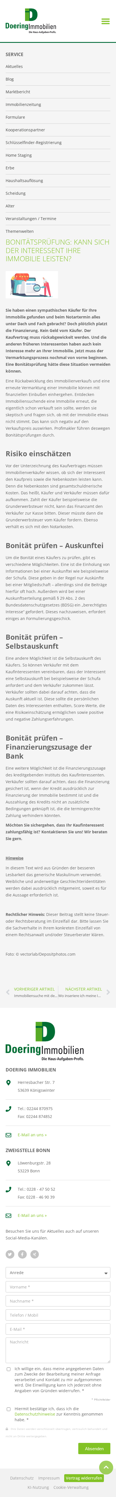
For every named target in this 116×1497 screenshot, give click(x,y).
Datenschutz (22, 1478)
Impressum (49, 1478)
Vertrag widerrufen (84, 1478)
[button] (105, 21)
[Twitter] (10, 1254)
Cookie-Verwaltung (71, 1487)
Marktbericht (18, 91)
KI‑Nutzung (38, 1487)
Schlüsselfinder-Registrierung (34, 142)
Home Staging (19, 155)
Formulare (15, 117)
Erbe (10, 167)
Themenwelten (20, 231)
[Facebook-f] (22, 1254)
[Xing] (34, 1254)
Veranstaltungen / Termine (31, 218)
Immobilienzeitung (23, 104)
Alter (10, 206)
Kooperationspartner (25, 129)
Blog (10, 79)
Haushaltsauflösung (24, 180)
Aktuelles (14, 66)
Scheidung (16, 193)
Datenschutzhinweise (35, 1414)
